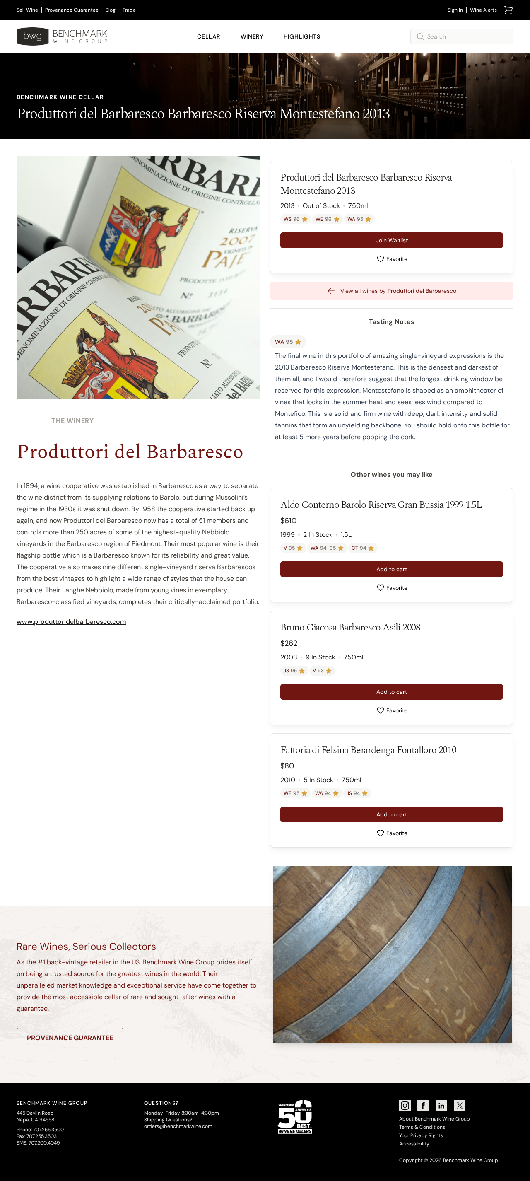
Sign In (455, 10)
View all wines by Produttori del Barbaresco (398, 291)
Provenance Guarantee (72, 10)
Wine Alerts (483, 10)
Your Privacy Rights (421, 1135)
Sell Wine (27, 10)
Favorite (396, 259)
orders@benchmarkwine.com (178, 1126)
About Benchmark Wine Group (434, 1119)
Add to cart (391, 569)
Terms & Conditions (422, 1127)
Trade (129, 10)
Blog (111, 10)
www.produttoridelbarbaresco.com (71, 621)
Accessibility (414, 1143)
